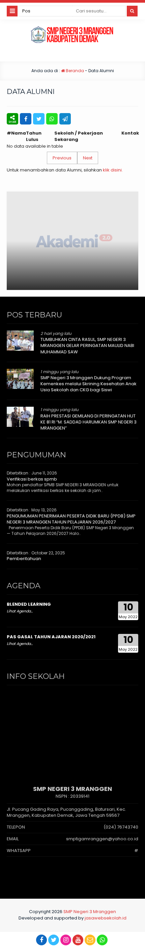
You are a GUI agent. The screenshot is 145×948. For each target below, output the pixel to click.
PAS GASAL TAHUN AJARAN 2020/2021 (51, 637)
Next (87, 158)
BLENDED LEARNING (29, 604)
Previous (62, 158)
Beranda (74, 70)
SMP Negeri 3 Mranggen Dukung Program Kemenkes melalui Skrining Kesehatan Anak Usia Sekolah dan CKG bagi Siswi (88, 384)
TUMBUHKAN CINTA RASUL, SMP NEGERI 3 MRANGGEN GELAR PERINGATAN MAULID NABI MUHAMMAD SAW (87, 345)
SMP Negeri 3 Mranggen (89, 911)
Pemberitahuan (24, 558)
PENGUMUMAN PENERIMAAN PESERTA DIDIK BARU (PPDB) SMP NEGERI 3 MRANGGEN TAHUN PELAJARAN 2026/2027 (71, 519)
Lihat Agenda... (20, 611)
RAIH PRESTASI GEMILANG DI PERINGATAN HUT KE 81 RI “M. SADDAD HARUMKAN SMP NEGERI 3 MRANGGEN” (88, 422)
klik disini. (113, 170)
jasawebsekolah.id (105, 918)
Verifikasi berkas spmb (32, 479)
